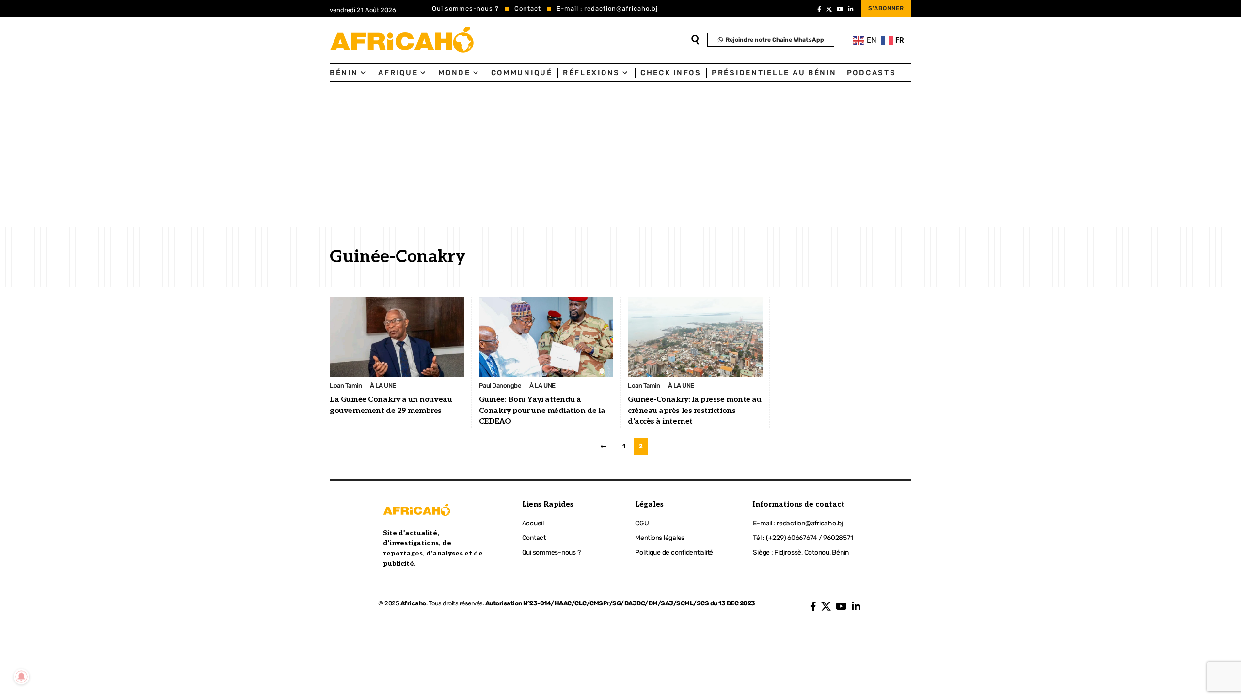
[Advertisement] (620, 154)
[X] (829, 9)
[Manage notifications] (21, 676)
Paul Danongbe (500, 385)
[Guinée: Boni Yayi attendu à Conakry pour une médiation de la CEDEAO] (546, 337)
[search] (695, 40)
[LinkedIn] (851, 9)
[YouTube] (840, 9)
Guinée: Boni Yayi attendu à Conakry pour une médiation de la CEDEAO (542, 410)
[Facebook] (819, 9)
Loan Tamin (346, 385)
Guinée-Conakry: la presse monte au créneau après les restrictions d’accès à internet (694, 410)
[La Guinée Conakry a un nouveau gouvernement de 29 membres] (397, 337)
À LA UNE (383, 385)
